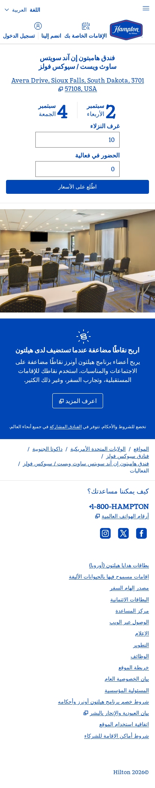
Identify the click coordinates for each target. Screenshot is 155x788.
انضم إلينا (51, 35)
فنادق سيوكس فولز (127, 456)
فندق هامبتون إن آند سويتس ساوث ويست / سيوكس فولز (86, 463)
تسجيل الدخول (19, 35)
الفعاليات (139, 470)
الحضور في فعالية (97, 155)
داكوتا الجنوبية (47, 448)
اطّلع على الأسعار (52, 186)
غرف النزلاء (105, 126)
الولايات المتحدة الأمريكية (98, 448)
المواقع (141, 448)
